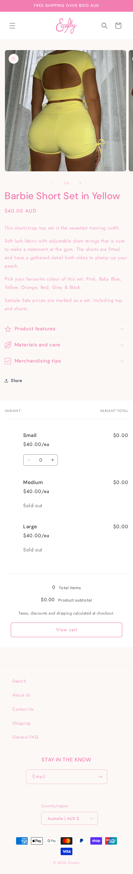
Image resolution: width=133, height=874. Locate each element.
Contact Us (23, 709)
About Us (21, 695)
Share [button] (16, 380)
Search (19, 681)
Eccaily (74, 862)
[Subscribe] (100, 776)
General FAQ (25, 737)
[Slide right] (80, 183)
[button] (12, 25)
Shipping (21, 723)
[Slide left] (53, 183)
